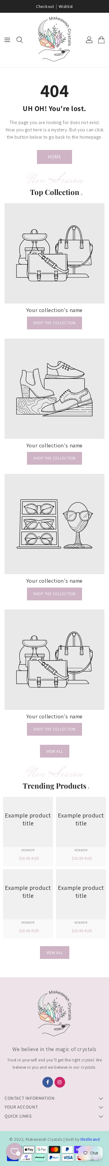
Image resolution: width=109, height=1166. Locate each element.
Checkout (45, 6)
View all (54, 751)
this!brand (90, 1139)
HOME (54, 157)
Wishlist (66, 6)
